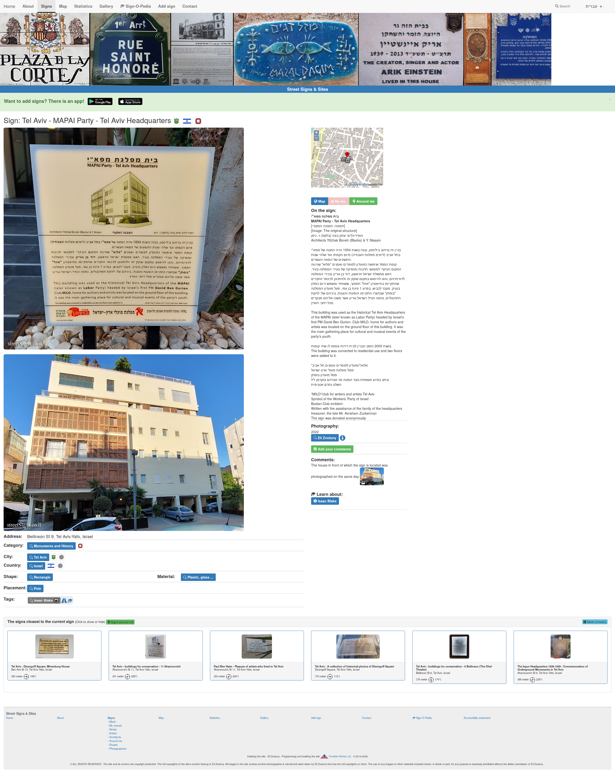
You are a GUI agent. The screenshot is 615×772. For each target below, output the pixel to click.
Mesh (112, 721)
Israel (38, 565)
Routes (113, 745)
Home (9, 6)
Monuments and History (53, 545)
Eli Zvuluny (326, 437)
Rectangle (41, 577)
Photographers (118, 748)
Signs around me (121, 622)
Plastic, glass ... (200, 577)
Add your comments (334, 449)
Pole (37, 588)
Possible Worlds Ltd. (340, 756)
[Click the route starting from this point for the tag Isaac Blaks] (64, 600)
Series (113, 729)
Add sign (166, 6)
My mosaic (115, 725)
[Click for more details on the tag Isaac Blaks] (70, 600)
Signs (46, 6)
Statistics (83, 6)
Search (564, 6)
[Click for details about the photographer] (342, 437)
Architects (115, 737)
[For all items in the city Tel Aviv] (176, 120)
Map (63, 6)
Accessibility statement (477, 718)
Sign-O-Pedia (137, 6)
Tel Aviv (40, 557)
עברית (592, 6)
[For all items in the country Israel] (187, 120)
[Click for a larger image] (154, 238)
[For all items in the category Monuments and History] (198, 120)
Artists (113, 733)
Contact (189, 6)
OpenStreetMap (358, 184)
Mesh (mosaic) (596, 622)
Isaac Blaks (327, 500)
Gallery (106, 6)
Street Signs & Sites (307, 89)
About (28, 6)
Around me (115, 741)
